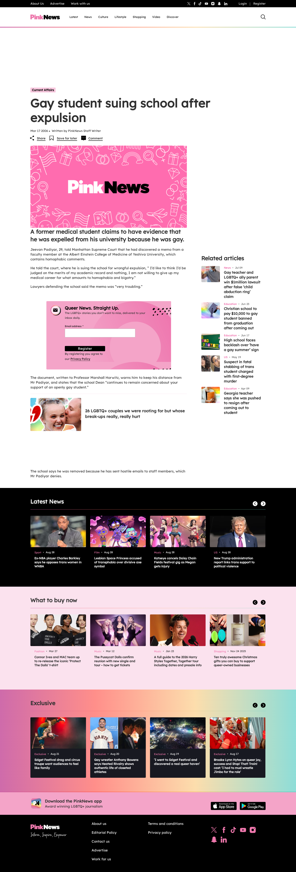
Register (259, 3)
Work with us (80, 3)
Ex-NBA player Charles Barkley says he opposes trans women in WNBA (58, 562)
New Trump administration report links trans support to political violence (234, 562)
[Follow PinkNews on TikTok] (233, 831)
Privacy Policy (80, 359)
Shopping (139, 17)
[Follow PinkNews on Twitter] (214, 831)
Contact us (101, 841)
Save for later (67, 138)
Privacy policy (160, 832)
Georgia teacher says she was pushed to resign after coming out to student (242, 403)
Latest (73, 17)
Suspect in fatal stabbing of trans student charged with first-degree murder (239, 371)
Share (41, 138)
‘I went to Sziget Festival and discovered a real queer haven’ (177, 762)
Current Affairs (43, 90)
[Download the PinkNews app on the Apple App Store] (224, 806)
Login (243, 3)
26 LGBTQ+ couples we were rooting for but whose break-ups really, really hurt (135, 413)
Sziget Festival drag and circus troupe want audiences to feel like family (57, 764)
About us (99, 823)
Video (156, 17)
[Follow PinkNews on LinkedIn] (226, 3)
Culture (103, 17)
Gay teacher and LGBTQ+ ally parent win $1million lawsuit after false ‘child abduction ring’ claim (242, 284)
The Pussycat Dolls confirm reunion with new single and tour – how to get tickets (114, 661)
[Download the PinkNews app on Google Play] (253, 806)
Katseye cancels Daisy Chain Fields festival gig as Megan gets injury (175, 562)
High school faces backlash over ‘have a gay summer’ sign (241, 345)
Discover (173, 17)
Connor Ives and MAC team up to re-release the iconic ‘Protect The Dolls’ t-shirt (57, 661)
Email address (79, 326)
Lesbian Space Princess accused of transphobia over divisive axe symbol (118, 562)
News (88, 17)
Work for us (101, 859)
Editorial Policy (104, 832)
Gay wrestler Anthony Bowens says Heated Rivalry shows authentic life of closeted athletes (116, 766)
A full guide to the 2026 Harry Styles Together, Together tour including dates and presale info (178, 661)
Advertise (57, 3)
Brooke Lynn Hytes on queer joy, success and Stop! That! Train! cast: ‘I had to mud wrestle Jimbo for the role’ (237, 766)
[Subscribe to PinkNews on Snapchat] (214, 840)
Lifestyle (120, 17)
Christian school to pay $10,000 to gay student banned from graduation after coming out (241, 318)
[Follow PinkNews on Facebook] (224, 831)
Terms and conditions (165, 823)
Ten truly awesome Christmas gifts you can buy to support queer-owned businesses (235, 661)
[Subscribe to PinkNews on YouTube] (243, 831)
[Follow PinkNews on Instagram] (252, 831)
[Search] (263, 16)
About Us (37, 3)
